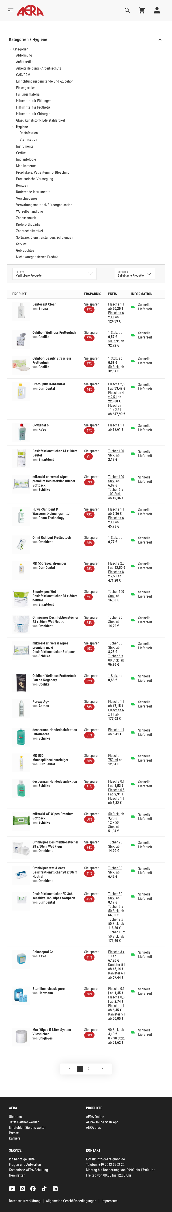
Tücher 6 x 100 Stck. (115, 491)
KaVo (42, 429)
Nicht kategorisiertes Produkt (37, 257)
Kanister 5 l (116, 965)
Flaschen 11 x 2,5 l (114, 407)
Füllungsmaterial (28, 94)
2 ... (90, 1069)
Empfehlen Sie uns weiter (27, 1127)
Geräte (21, 153)
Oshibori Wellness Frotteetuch (54, 332)
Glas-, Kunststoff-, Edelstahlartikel (40, 120)
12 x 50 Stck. (113, 824)
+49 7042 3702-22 (112, 1164)
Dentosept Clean (44, 304)
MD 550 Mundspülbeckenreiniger (50, 757)
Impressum (110, 1201)
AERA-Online (95, 1117)
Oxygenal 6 (40, 425)
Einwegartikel (26, 88)
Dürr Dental (47, 388)
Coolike (44, 337)
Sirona (43, 308)
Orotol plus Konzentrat (48, 384)
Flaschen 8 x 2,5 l (116, 574)
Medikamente (26, 166)
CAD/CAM (23, 75)
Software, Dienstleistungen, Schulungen (44, 237)
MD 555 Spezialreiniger (49, 563)
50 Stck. (114, 341)
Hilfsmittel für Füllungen (34, 101)
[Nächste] (102, 1069)
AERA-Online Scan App (102, 1122)
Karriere (15, 1138)
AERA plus (93, 1127)
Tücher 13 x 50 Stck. (116, 934)
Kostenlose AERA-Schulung (28, 1170)
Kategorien (20, 49)
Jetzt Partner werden (24, 1122)
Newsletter (17, 1175)
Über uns (15, 1117)
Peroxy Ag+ (40, 701)
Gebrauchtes (25, 250)
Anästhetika (24, 62)
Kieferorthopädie (28, 224)
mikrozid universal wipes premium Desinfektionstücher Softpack (53, 481)
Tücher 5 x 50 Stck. (115, 908)
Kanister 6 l (116, 973)
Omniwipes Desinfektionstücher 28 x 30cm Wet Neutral (55, 619)
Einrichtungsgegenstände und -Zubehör (44, 81)
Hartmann (46, 993)
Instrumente (25, 146)
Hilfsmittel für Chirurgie (33, 114)
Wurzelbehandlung (29, 211)
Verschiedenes (26, 198)
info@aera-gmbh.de (111, 1159)
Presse (14, 1133)
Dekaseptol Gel (43, 952)
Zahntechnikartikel (29, 231)
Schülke (44, 489)
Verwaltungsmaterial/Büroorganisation (44, 205)
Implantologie (26, 159)
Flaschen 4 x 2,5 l (116, 395)
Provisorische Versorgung (34, 179)
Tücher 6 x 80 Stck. (115, 658)
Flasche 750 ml (113, 757)
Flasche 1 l (116, 304)
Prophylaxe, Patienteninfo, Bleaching (42, 172)
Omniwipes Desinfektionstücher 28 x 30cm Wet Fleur (55, 844)
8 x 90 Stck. (116, 1038)
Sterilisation (28, 139)
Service (21, 244)
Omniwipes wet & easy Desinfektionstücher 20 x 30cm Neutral (54, 872)
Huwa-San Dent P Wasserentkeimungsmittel (51, 511)
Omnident (46, 542)
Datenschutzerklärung (25, 1201)
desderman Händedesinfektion (54, 781)
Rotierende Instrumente (33, 192)
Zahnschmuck (26, 218)
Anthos (44, 706)
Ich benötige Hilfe (22, 1159)
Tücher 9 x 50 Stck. (115, 921)
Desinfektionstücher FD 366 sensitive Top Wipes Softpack (53, 896)
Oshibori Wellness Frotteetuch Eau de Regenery (54, 678)
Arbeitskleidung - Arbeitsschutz (38, 68)
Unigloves (46, 1038)
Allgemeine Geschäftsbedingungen (71, 1201)
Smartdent (46, 459)
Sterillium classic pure (48, 989)
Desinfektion (29, 133)
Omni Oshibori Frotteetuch (51, 537)
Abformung (24, 55)
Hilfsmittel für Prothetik (33, 107)
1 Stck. (113, 332)
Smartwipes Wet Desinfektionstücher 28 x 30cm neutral (54, 596)
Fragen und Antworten (25, 1164)
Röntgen (22, 185)
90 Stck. (114, 1030)
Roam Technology (51, 518)
